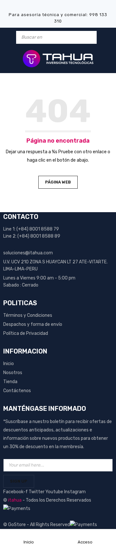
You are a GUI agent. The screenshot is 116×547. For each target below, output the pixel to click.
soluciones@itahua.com (28, 253)
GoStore (17, 524)
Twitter (37, 492)
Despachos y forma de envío (32, 324)
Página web (58, 182)
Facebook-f (16, 492)
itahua (15, 500)
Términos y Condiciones (27, 315)
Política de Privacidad (25, 333)
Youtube (54, 492)
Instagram (75, 492)
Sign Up (18, 481)
